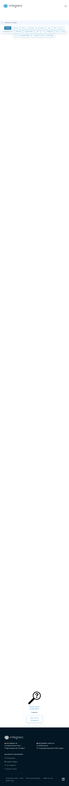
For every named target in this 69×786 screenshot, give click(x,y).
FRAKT (23, 28)
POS (16, 35)
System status (11, 769)
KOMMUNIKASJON (7, 31)
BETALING (31, 28)
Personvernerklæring (33, 778)
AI (43, 31)
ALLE (8, 28)
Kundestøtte (10, 758)
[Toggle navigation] (65, 6)
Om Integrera (11, 765)
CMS (37, 31)
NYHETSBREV (50, 35)
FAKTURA (15, 28)
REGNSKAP (50, 31)
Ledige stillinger (11, 762)
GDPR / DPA (10, 781)
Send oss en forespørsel (34, 719)
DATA (61, 28)
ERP (57, 31)
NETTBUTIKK (41, 28)
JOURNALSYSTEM (38, 35)
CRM (49, 28)
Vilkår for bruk (48, 778)
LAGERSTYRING (29, 31)
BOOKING (18, 31)
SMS (55, 28)
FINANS (64, 31)
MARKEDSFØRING (25, 35)
